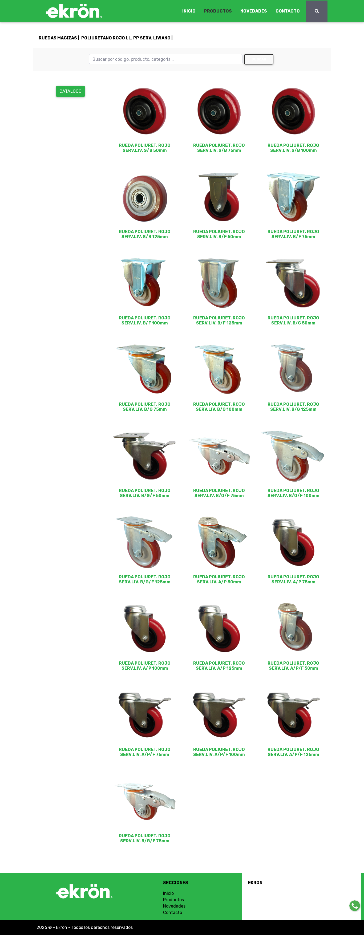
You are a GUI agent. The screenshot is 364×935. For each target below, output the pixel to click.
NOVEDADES (253, 11)
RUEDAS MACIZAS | (59, 37)
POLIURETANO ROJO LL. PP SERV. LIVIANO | (127, 37)
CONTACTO (288, 11)
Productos (173, 899)
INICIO (189, 11)
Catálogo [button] (70, 91)
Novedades (174, 906)
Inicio (168, 893)
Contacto (172, 912)
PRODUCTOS (218, 11)
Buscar (259, 59)
